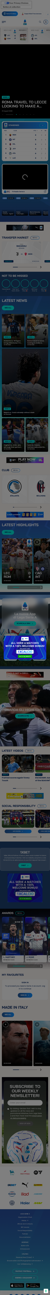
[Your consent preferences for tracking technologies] (46, 1291)
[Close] (42, 639)
